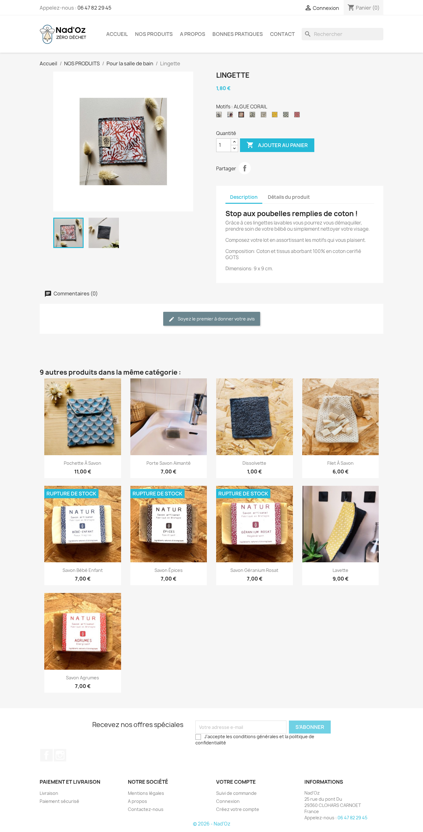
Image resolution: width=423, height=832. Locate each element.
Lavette (340, 570)
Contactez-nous (146, 809)
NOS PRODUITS (154, 34)
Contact (282, 34)
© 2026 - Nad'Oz (211, 824)
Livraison (49, 793)
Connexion (228, 801)
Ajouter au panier (277, 145)
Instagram (60, 755)
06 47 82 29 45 (94, 7)
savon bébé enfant (83, 570)
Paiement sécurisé (59, 801)
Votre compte (236, 781)
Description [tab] (244, 197)
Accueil (117, 34)
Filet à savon (340, 463)
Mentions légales (146, 793)
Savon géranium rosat (254, 570)
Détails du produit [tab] (289, 197)
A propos (192, 34)
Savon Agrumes (82, 678)
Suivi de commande (236, 793)
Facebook (46, 755)
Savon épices (169, 570)
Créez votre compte (237, 809)
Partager (244, 168)
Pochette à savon (82, 463)
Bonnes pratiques (237, 34)
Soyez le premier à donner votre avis (216, 319)
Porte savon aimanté (168, 463)
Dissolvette (254, 463)
